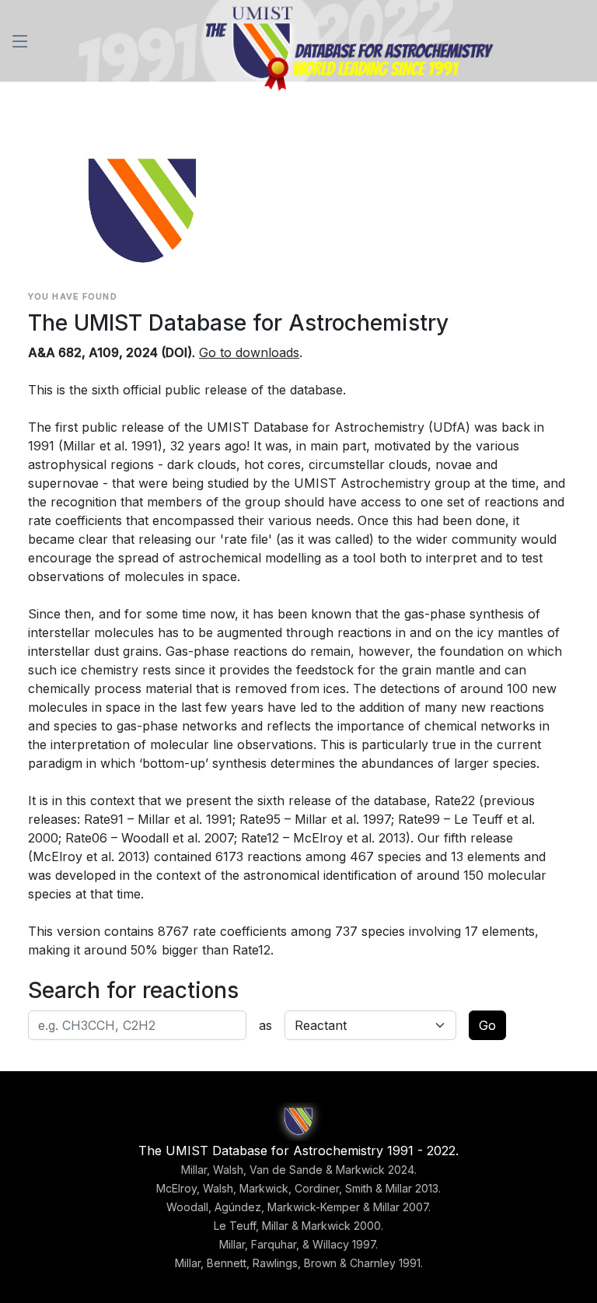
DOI (176, 352)
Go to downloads (249, 352)
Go (487, 1025)
